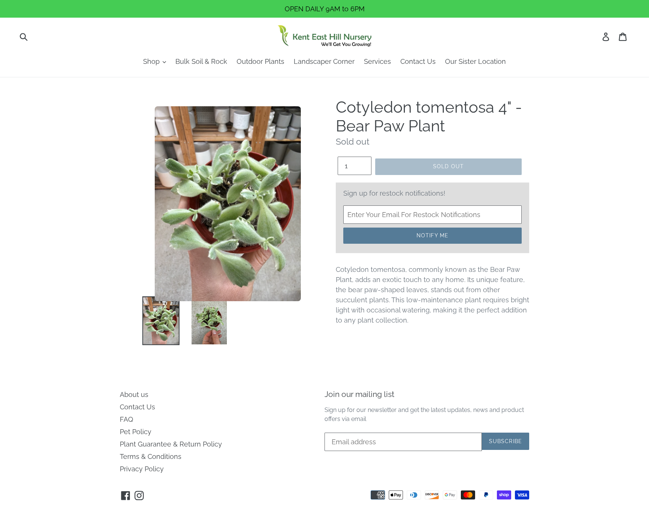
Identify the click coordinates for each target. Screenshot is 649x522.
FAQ (126, 419)
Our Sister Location (475, 61)
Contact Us (418, 61)
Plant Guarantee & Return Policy (171, 444)
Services (377, 61)
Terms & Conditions (150, 456)
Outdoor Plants (260, 61)
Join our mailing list (359, 394)
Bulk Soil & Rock (201, 61)
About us (134, 394)
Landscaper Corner (324, 61)
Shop (152, 61)
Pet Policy (135, 432)
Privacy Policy (142, 469)
